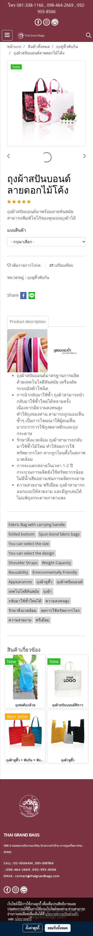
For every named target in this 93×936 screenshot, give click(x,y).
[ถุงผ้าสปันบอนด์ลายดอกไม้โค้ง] (46, 104)
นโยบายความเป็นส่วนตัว (61, 914)
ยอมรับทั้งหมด (58, 928)
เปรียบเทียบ (63, 265)
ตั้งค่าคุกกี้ (32, 928)
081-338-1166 (30, 5)
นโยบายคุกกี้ (23, 919)
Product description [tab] (28, 321)
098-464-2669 (60, 5)
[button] (87, 35)
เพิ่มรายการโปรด (26, 265)
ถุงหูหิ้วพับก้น (38, 277)
